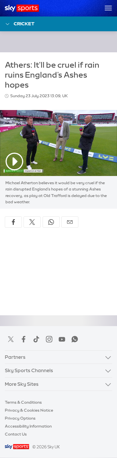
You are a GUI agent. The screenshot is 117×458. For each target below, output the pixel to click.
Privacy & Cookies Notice (29, 410)
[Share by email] (69, 222)
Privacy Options (20, 418)
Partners (15, 357)
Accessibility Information (28, 426)
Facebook (24, 339)
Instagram (49, 339)
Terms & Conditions (23, 402)
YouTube (62, 339)
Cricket (24, 23)
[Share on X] (32, 222)
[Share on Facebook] (13, 222)
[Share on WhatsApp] (51, 222)
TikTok (36, 339)
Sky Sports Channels (29, 370)
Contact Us (16, 434)
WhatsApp (75, 339)
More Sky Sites (22, 384)
